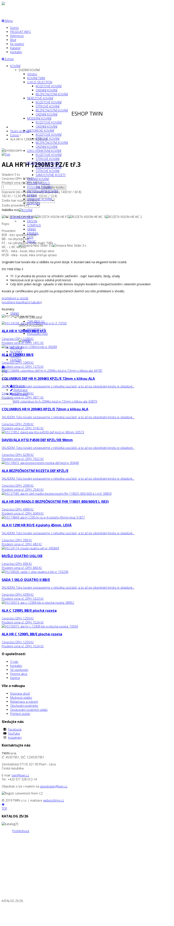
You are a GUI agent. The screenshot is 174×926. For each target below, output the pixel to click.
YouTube (14, 733)
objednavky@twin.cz (53, 786)
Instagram (15, 737)
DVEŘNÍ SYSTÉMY (21, 217)
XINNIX (14, 313)
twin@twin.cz (20, 775)
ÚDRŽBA (15, 360)
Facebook (15, 729)
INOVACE (16, 348)
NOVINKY (16, 352)
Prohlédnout (20, 831)
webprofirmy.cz (53, 800)
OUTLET (15, 356)
